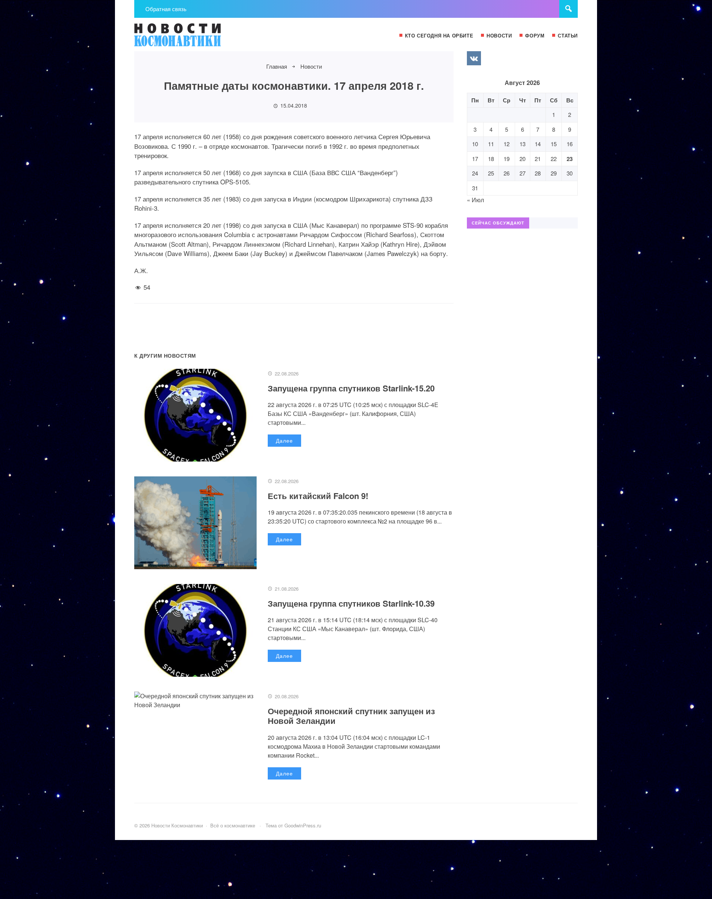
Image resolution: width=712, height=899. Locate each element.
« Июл (475, 200)
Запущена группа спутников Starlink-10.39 (351, 603)
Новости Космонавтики (189, 38)
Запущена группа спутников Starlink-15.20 (351, 388)
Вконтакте (474, 58)
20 (522, 159)
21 (538, 159)
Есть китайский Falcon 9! (318, 496)
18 (491, 159)
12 (507, 144)
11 (491, 144)
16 (570, 144)
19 (507, 159)
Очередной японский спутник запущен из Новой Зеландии (351, 715)
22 (554, 159)
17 (475, 159)
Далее (284, 440)
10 (475, 144)
